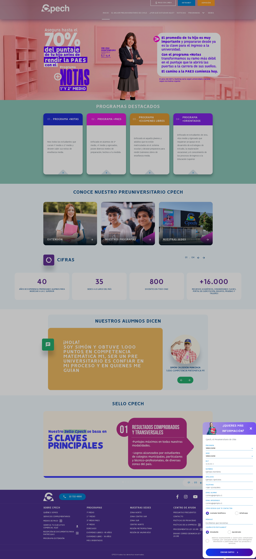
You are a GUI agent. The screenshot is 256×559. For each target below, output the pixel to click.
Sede (208, 453)
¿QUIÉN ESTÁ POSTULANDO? (216, 527)
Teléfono (210, 485)
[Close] (251, 428)
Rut (207, 461)
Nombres (209, 469)
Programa (210, 445)
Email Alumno (211, 493)
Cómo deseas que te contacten (219, 508)
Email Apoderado (213, 500)
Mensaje (209, 519)
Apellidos (210, 477)
